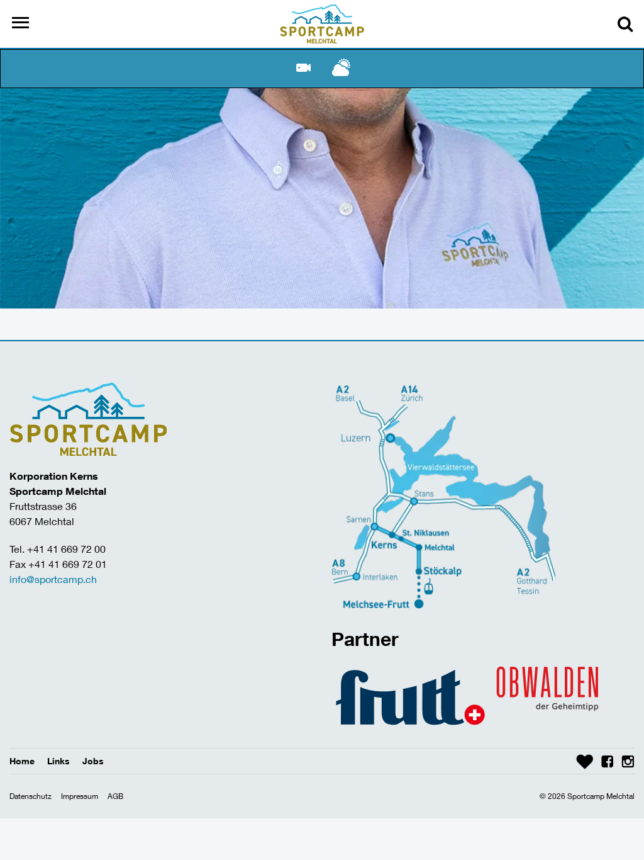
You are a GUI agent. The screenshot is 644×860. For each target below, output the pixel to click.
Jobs (93, 760)
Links (58, 760)
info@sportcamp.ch (53, 579)
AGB (115, 796)
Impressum (79, 796)
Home (22, 760)
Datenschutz (30, 796)
